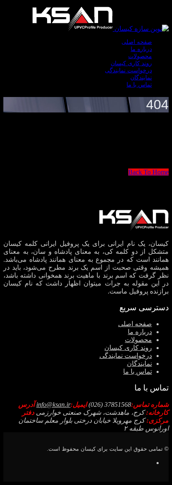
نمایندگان (141, 77)
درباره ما (141, 49)
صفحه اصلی (136, 42)
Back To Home (148, 172)
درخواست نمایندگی (128, 70)
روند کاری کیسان (131, 63)
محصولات (140, 56)
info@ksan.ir (53, 404)
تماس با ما (139, 85)
